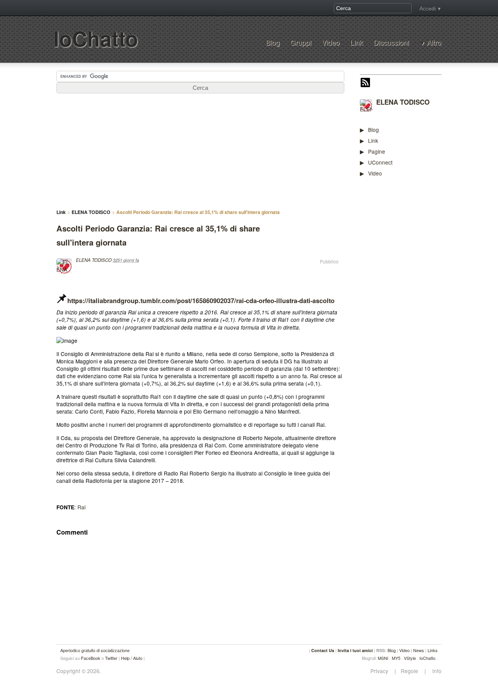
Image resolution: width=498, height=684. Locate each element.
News (418, 650)
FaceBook (90, 658)
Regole (410, 671)
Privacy (381, 671)
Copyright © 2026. (78, 671)
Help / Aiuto (131, 658)
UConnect (380, 162)
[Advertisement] (418, 304)
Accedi (427, 8)
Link (356, 42)
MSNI (383, 658)
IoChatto (95, 38)
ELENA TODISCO (403, 102)
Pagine (376, 151)
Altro (434, 42)
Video (331, 42)
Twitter (111, 658)
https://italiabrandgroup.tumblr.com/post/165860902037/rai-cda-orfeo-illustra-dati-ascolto (201, 300)
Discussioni (391, 42)
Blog (273, 42)
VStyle (410, 658)
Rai (81, 507)
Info (435, 671)
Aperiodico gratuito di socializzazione (95, 650)
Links (433, 650)
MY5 (396, 658)
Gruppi (300, 42)
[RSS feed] (365, 83)
